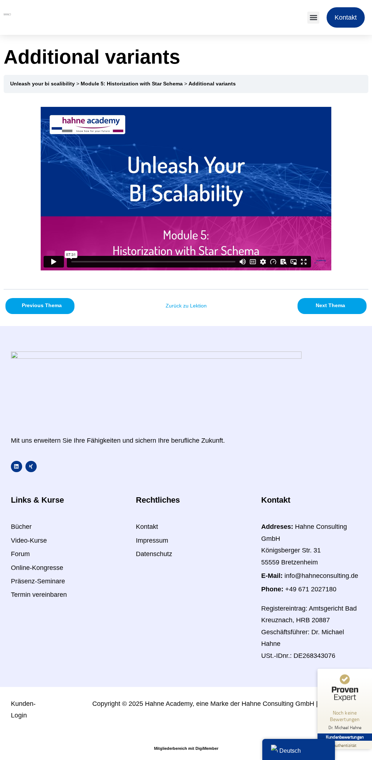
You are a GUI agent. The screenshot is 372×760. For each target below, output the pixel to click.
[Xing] (31, 466)
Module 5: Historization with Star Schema (132, 84)
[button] (313, 18)
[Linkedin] (16, 466)
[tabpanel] (186, 190)
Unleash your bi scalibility (42, 84)
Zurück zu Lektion (186, 306)
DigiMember (206, 748)
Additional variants (212, 84)
